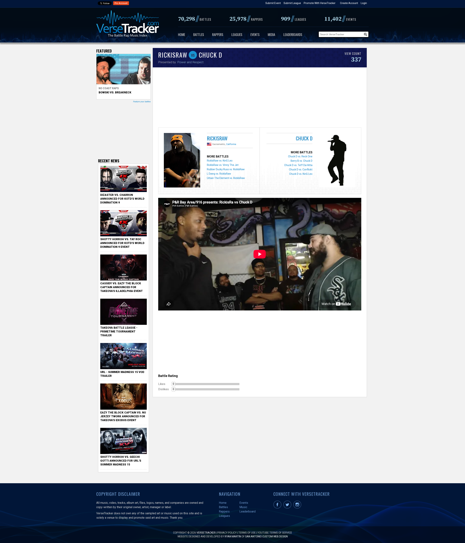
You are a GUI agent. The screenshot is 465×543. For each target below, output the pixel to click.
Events (255, 34)
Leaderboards (292, 34)
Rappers (217, 34)
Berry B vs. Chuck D (301, 160)
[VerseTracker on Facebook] (278, 507)
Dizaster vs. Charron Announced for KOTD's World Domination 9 (122, 198)
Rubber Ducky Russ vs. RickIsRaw (226, 169)
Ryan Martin (233, 536)
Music (243, 507)
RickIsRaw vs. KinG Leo (219, 160)
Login (364, 3)
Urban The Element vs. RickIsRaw (226, 178)
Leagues (236, 34)
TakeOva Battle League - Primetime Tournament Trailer (118, 331)
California (231, 144)
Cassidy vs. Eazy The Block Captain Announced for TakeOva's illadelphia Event (121, 287)
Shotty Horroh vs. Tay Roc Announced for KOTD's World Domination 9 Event (122, 243)
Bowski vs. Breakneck (115, 92)
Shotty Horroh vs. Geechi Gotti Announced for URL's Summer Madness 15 (120, 460)
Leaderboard (247, 511)
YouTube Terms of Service (274, 532)
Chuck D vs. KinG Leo (300, 173)
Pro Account (121, 3)
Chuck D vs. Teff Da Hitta (298, 165)
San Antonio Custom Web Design (266, 536)
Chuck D (304, 138)
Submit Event (273, 3)
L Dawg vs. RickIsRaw (219, 173)
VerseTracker (206, 532)
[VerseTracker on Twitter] (288, 507)
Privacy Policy (227, 532)
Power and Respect (190, 62)
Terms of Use (247, 532)
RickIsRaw (217, 138)
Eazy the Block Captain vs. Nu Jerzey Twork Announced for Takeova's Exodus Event (123, 416)
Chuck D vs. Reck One (300, 156)
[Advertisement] (259, 98)
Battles (198, 34)
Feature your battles (142, 101)
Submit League (292, 3)
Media (271, 34)
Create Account (349, 3)
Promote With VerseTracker (319, 3)
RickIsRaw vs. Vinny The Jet (222, 164)
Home (181, 34)
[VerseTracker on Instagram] (298, 507)
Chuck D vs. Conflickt (300, 169)
